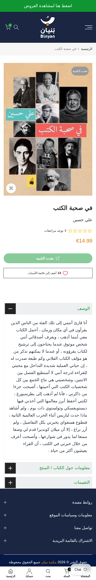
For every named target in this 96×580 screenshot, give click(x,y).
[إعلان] (48, 6)
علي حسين (82, 220)
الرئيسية (86, 48)
